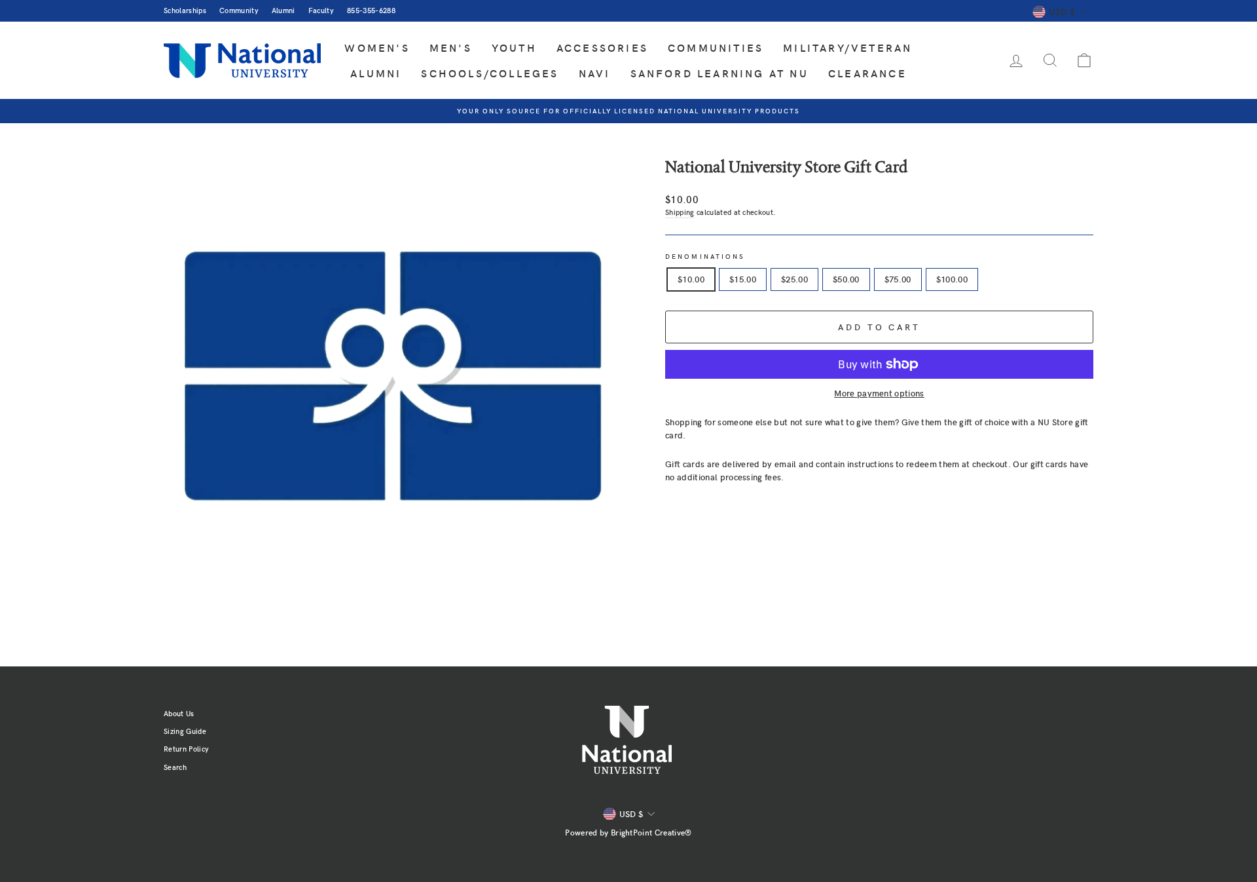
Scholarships (185, 10)
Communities (715, 47)
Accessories (602, 47)
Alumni (283, 10)
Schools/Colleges (489, 73)
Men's (450, 47)
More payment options (879, 393)
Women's (376, 47)
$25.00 (794, 279)
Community (239, 10)
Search (175, 767)
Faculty (321, 10)
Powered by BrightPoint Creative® (628, 832)
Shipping (680, 212)
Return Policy (186, 749)
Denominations (705, 256)
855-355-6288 (371, 10)
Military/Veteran (847, 47)
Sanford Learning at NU (719, 73)
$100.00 (952, 279)
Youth (514, 47)
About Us (179, 713)
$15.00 (742, 279)
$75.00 (897, 279)
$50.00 (846, 279)
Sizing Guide (185, 731)
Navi (595, 73)
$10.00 (691, 279)
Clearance (867, 73)
